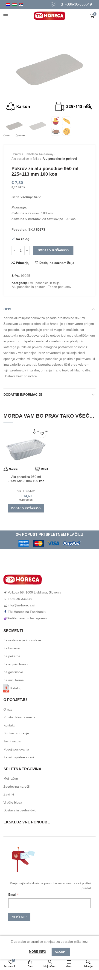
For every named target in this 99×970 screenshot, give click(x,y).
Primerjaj (22, 262)
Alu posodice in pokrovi (60, 158)
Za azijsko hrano (15, 664)
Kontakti (9, 725)
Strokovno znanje (16, 733)
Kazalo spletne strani (18, 757)
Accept (61, 951)
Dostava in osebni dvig (19, 810)
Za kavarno (11, 648)
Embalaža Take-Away (38, 154)
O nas (7, 709)
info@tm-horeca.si (21, 605)
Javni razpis (12, 741)
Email (12, 894)
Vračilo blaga (12, 802)
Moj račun (10, 778)
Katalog (15, 688)
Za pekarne (11, 656)
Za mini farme (13, 680)
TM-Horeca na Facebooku (27, 612)
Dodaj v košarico (53, 250)
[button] (89, 72)
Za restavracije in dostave (22, 640)
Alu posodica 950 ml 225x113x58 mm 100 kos (26, 479)
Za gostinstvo (13, 672)
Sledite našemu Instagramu (27, 618)
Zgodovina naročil (16, 786)
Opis (7, 309)
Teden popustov (59, 287)
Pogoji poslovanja (16, 749)
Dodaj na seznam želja (56, 262)
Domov (16, 154)
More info (37, 951)
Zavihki (8, 794)
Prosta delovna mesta (19, 717)
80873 (40, 229)
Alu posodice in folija (25, 158)
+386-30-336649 (78, 4)
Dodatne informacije (22, 394)
